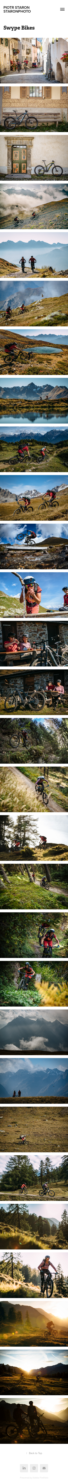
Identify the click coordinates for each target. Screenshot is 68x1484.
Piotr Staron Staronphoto (26, 9)
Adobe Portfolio (40, 1477)
